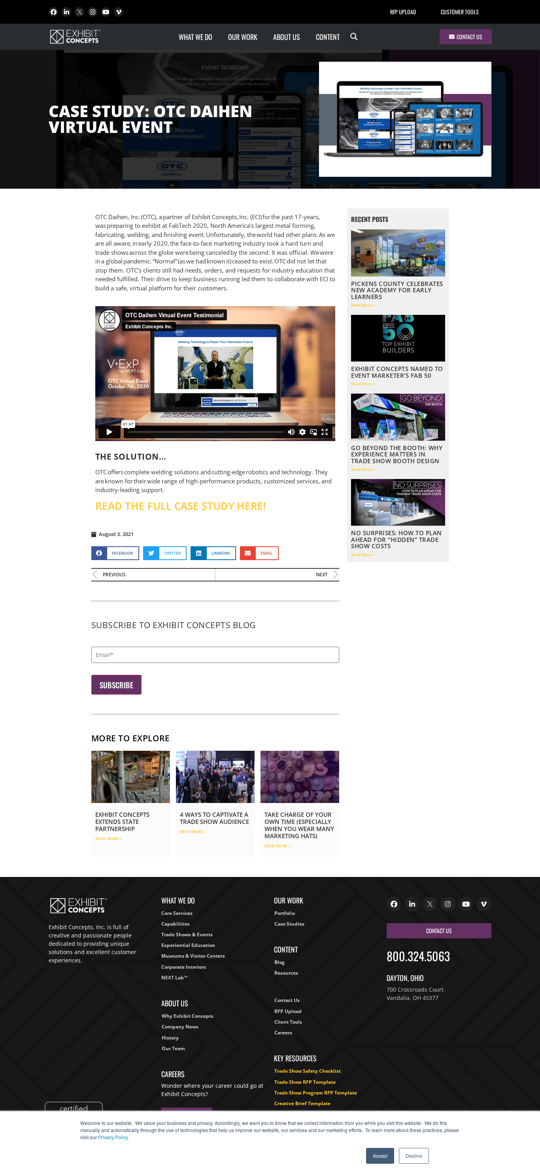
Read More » (108, 838)
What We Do (195, 37)
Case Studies (289, 923)
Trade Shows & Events (187, 934)
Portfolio (284, 913)
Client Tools (288, 1022)
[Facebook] (53, 12)
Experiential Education (188, 945)
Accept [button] (380, 1155)
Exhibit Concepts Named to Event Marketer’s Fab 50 (397, 372)
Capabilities (175, 923)
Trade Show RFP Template (305, 1082)
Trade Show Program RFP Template (315, 1092)
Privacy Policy (113, 1137)
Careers (283, 1032)
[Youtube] (105, 12)
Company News (180, 1026)
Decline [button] (414, 1155)
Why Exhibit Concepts (187, 1016)
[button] (354, 37)
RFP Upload (403, 12)
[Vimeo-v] (118, 12)
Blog (279, 962)
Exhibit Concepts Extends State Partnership (122, 821)
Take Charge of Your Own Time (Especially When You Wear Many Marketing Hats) (299, 825)
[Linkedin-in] (66, 12)
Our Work (242, 37)
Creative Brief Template (302, 1103)
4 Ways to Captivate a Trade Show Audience (214, 818)
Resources (286, 972)
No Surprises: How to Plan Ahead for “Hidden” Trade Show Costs (396, 539)
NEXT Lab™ (174, 977)
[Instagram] (92, 12)
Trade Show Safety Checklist (307, 1071)
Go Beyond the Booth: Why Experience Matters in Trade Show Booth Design (396, 454)
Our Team (173, 1048)
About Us (286, 37)
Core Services (177, 913)
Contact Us (287, 1000)
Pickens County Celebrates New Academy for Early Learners (397, 290)
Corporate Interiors (183, 967)
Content (328, 37)
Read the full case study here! (180, 506)
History (170, 1037)
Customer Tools (460, 12)
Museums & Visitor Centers (193, 955)
